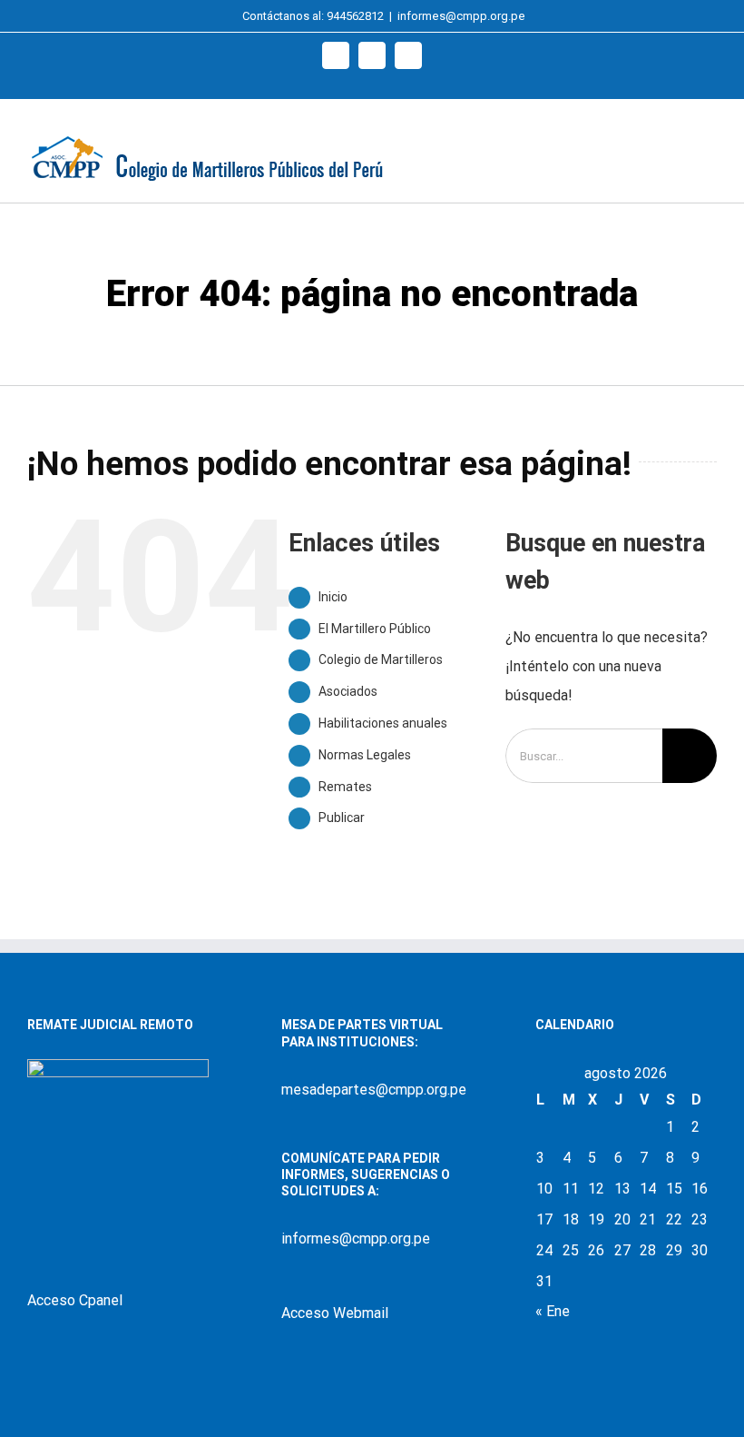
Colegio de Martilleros (380, 659)
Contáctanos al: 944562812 (313, 16)
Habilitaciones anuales (382, 723)
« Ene (552, 1311)
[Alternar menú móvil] (709, 150)
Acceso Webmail (334, 1313)
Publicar (341, 817)
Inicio (333, 597)
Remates (345, 786)
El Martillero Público (374, 628)
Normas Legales (364, 755)
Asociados (347, 691)
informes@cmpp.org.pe (461, 16)
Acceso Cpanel (74, 1300)
